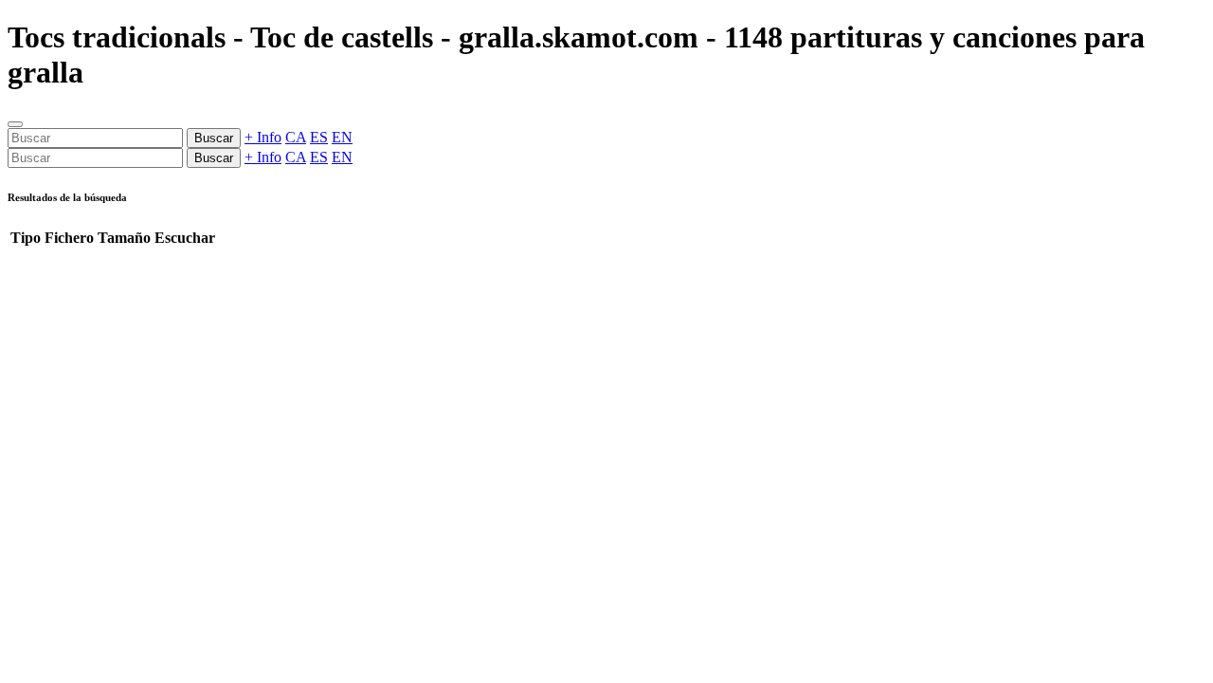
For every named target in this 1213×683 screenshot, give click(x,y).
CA (295, 137)
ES (319, 137)
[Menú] (15, 124)
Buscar (213, 138)
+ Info (262, 137)
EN (342, 137)
